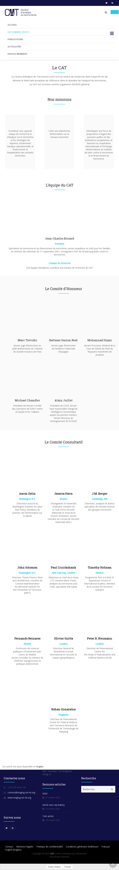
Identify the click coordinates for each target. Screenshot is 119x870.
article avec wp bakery (53, 804)
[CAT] (21, 12)
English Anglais (13, 849)
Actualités (14, 46)
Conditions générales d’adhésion (82, 846)
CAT (52, 853)
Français (105, 846)
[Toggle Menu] (115, 12)
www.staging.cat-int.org (19, 797)
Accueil (12, 25)
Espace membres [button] (17, 54)
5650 (44, 793)
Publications (15, 39)
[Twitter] (106, 3)
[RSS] (112, 3)
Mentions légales (24, 846)
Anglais (39, 766)
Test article (48, 816)
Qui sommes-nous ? (19, 32)
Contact (9, 846)
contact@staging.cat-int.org (21, 792)
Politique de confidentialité (49, 846)
